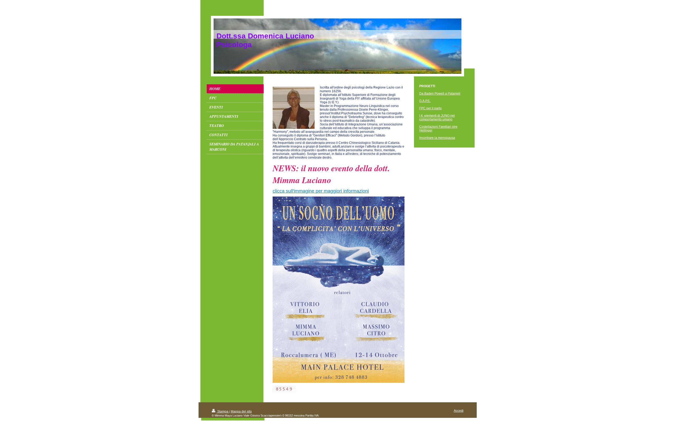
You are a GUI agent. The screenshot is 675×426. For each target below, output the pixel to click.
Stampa (222, 411)
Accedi (459, 411)
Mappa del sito (241, 411)
